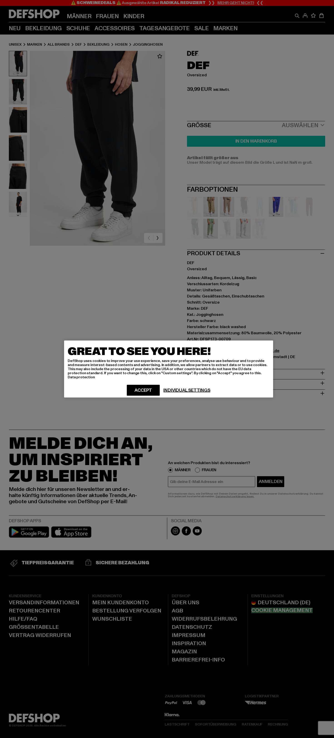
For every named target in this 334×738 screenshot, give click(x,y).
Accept (143, 390)
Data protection (81, 377)
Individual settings (186, 390)
